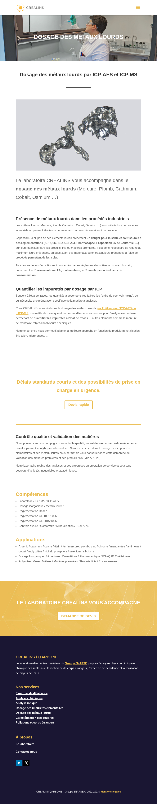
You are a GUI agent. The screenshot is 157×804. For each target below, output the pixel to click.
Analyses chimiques (29, 698)
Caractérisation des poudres (35, 717)
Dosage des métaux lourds (33, 712)
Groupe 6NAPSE (76, 663)
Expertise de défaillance (31, 693)
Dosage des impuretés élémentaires (39, 708)
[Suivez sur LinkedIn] (19, 763)
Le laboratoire (25, 744)
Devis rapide (78, 405)
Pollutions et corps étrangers (35, 722)
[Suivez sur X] (26, 763)
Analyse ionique (26, 703)
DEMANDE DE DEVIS (78, 616)
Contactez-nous (26, 751)
